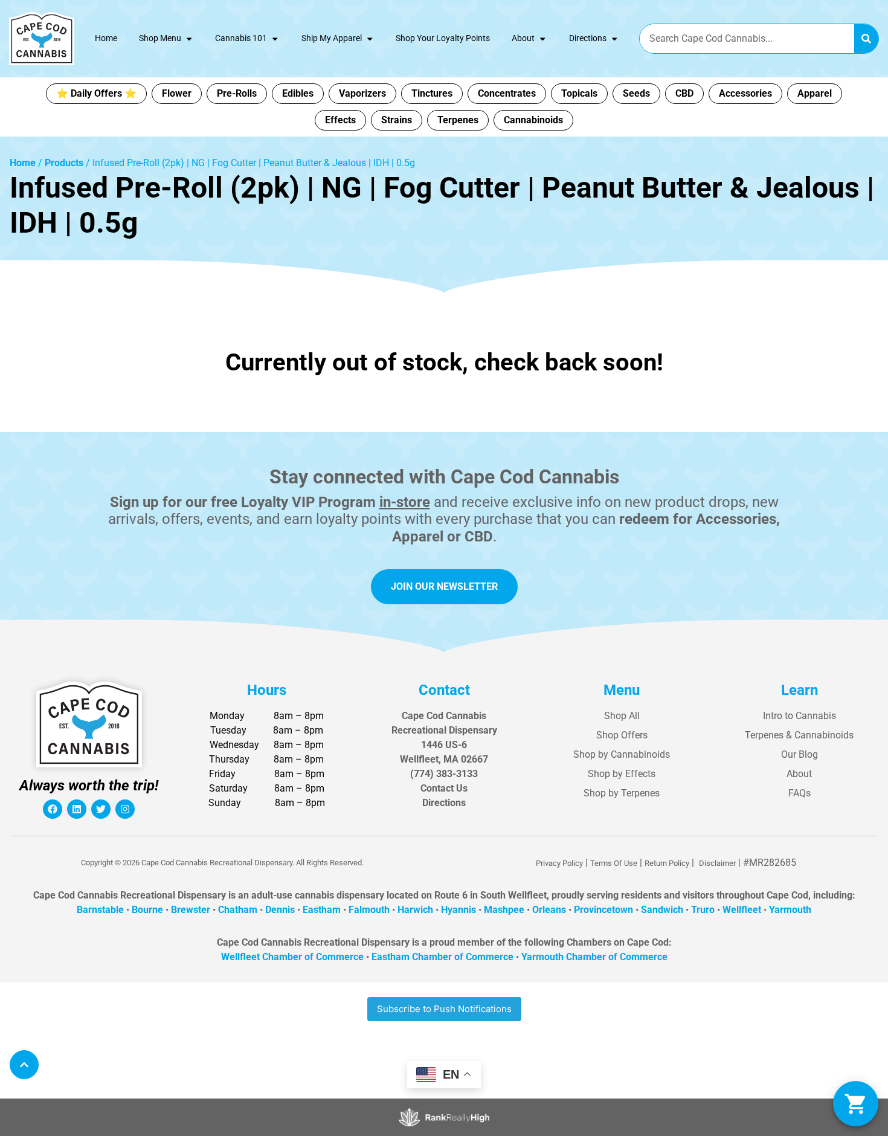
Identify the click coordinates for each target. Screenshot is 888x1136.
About (523, 38)
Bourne (147, 909)
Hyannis (458, 909)
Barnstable (100, 909)
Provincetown (603, 909)
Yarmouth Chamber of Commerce (594, 957)
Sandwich (662, 909)
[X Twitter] (101, 809)
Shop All (622, 715)
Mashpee (504, 909)
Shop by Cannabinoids (621, 754)
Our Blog (799, 754)
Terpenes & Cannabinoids (799, 735)
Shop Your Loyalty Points (443, 38)
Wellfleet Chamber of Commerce (292, 957)
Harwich (415, 909)
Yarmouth (790, 909)
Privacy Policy (559, 863)
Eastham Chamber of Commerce (442, 957)
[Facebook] (52, 809)
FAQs (799, 793)
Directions (587, 38)
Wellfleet (741, 909)
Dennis (280, 909)
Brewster (190, 909)
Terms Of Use (613, 863)
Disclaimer (717, 863)
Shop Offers (622, 735)
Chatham (237, 909)
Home (106, 38)
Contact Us (444, 788)
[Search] (866, 38)
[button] (855, 1103)
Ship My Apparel (331, 38)
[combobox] (747, 38)
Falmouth (369, 909)
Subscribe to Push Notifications (444, 1009)
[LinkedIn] (76, 809)
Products (64, 163)
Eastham (322, 909)
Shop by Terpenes (622, 793)
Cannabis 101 (241, 38)
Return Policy (667, 863)
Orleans (549, 909)
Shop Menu (160, 38)
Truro (703, 909)
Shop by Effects (621, 773)
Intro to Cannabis (799, 715)
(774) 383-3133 (444, 773)
